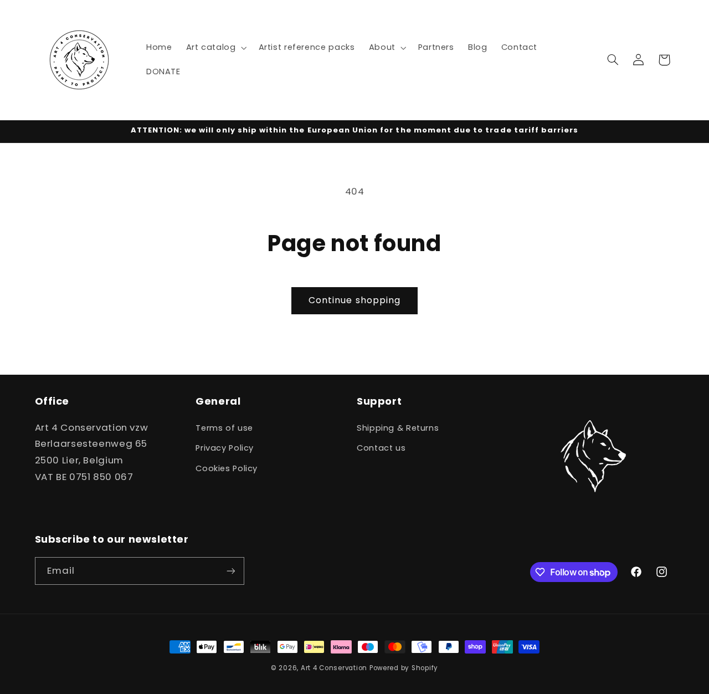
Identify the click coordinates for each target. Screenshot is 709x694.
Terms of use (224, 427)
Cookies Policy (227, 468)
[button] (215, 47)
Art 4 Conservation (334, 668)
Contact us (381, 447)
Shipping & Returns (398, 427)
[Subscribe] (230, 570)
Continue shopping (354, 300)
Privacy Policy (225, 447)
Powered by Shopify (403, 668)
